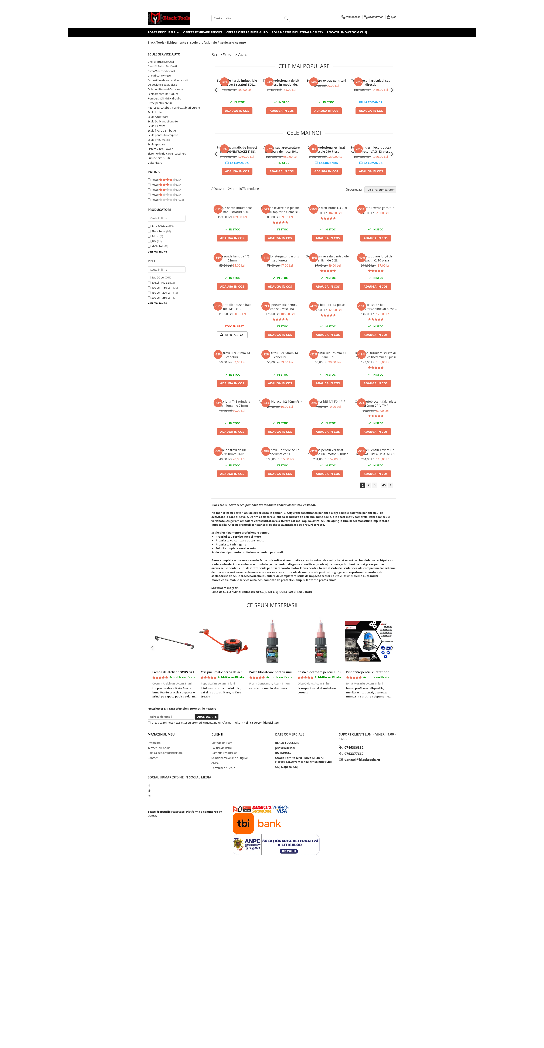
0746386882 (354, 747)
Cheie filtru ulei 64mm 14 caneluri (280, 355)
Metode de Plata (221, 743)
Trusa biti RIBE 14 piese (328, 305)
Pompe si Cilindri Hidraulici (164, 98)
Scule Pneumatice (159, 140)
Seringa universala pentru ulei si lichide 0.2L (328, 258)
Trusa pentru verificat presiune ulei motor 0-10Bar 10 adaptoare (328, 452)
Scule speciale (156, 144)
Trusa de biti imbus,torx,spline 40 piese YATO (375, 307)
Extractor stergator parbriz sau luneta (280, 258)
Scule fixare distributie (162, 130)
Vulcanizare (155, 163)
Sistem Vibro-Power (160, 149)
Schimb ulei (155, 112)
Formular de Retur (223, 768)
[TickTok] (149, 791)
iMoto (155, 236)
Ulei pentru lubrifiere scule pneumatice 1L (280, 452)
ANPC (215, 763)
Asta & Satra (159, 226)
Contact (153, 758)
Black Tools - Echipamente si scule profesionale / (184, 42)
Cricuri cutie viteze (159, 75)
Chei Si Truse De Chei (161, 62)
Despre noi (154, 743)
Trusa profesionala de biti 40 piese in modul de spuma (281, 82)
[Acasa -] (169, 18)
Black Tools (159, 231)
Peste (155, 180)
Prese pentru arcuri (160, 103)
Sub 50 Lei (158, 277)
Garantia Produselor (224, 753)
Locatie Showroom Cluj (347, 32)
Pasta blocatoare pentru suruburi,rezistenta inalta (334, 672)
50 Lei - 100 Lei (161, 282)
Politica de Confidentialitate (261, 722)
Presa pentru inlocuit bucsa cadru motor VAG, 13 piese (371, 149)
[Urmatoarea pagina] (390, 485)
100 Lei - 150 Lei (161, 288)
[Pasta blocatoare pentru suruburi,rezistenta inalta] (320, 641)
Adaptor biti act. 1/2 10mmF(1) (280, 401)
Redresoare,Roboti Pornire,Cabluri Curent (174, 107)
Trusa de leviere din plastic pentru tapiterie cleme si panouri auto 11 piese (280, 210)
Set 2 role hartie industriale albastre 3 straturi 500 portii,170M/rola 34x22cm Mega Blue (237, 82)
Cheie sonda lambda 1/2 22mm (232, 258)
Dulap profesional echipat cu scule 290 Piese (326, 149)
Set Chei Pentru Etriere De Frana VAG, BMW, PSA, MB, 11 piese (375, 452)
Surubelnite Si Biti (159, 158)
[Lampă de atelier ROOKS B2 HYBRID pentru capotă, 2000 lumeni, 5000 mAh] (175, 641)
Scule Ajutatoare (158, 117)
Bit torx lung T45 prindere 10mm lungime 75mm (232, 403)
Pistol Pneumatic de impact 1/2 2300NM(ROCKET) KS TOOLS (237, 149)
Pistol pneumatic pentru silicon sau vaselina (280, 307)
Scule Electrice (156, 126)
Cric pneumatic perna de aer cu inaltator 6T (232, 672)
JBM (154, 241)
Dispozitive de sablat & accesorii (168, 80)
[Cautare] (286, 18)
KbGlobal (157, 246)
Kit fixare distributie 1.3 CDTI (327, 208)
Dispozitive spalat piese (162, 85)
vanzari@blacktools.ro (362, 759)
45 (384, 485)
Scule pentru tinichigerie (163, 135)
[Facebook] (149, 786)
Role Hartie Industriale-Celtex (297, 32)
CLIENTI (217, 734)
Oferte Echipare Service (202, 32)
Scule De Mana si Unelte (163, 121)
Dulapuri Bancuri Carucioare (165, 89)
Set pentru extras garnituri (326, 80)
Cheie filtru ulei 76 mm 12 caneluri (327, 355)
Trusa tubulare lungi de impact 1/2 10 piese (375, 258)
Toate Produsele (162, 32)
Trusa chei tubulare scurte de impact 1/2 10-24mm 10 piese (375, 355)
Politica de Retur (221, 748)
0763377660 (354, 753)
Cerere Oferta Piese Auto (247, 32)
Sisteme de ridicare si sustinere (167, 153)
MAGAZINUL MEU (161, 734)
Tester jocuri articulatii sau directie (370, 82)
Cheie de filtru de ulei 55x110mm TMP (232, 452)
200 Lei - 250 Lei (161, 298)
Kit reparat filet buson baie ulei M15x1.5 (232, 307)
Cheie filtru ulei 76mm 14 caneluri (232, 355)
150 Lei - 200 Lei (161, 292)
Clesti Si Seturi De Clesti (162, 66)
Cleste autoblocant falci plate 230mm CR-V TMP (375, 403)
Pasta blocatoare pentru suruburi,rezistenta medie (286, 672)
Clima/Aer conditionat (161, 71)
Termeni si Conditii (159, 748)
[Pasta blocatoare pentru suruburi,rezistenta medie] (272, 641)
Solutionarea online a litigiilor (229, 758)
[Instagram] (149, 796)
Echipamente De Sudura (163, 94)
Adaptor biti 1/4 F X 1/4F (328, 401)
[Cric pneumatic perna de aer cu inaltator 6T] (223, 641)
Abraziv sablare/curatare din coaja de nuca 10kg (282, 149)
